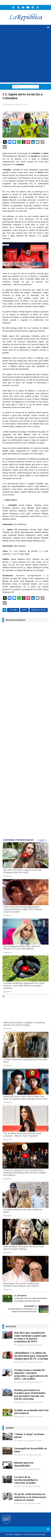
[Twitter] (18, 7)
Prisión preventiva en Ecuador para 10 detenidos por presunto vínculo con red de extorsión (29, 1394)
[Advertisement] (25, 56)
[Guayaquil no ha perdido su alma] (7, 1450)
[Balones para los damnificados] (7, 1465)
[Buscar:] (25, 87)
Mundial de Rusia (38, 610)
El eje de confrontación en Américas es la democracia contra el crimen (30, 1497)
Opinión (10, 1428)
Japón (24, 610)
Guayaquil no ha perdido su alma (30, 1450)
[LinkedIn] (23, 7)
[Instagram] (33, 7)
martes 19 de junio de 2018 (16, 104)
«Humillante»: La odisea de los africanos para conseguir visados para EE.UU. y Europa (31, 1355)
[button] (47, 27)
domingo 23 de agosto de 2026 (29, 1345)
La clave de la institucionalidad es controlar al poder (26, 1480)
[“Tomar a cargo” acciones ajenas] (7, 1436)
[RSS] (37, 7)
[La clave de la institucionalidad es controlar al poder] (7, 1479)
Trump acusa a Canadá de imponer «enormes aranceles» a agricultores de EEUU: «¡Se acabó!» (31, 1374)
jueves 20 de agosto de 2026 (28, 1469)
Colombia (13, 610)
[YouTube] (28, 7)
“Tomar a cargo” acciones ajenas (29, 1435)
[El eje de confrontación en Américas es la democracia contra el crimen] (7, 1496)
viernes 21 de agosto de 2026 (29, 1441)
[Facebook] (13, 7)
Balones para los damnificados (23, 1464)
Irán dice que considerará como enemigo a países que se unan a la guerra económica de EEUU (30, 1337)
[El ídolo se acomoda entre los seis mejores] (7, 1412)
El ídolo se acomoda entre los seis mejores (31, 1412)
